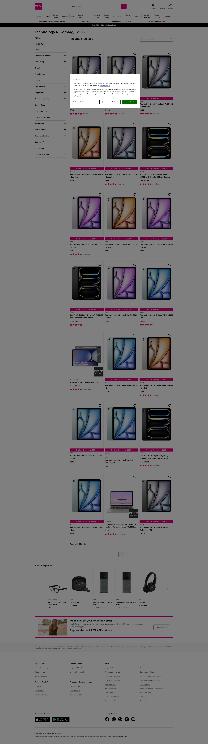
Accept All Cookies (129, 102)
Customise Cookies (79, 102)
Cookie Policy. (105, 85)
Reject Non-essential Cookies (110, 102)
